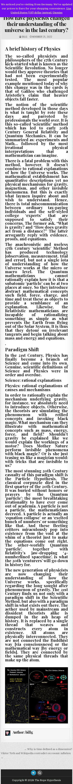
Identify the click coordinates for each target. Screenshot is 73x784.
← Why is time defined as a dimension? (48, 749)
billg (24, 37)
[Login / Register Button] (33, 772)
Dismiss (57, 12)
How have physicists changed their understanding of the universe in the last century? (36, 23)
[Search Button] (39, 772)
